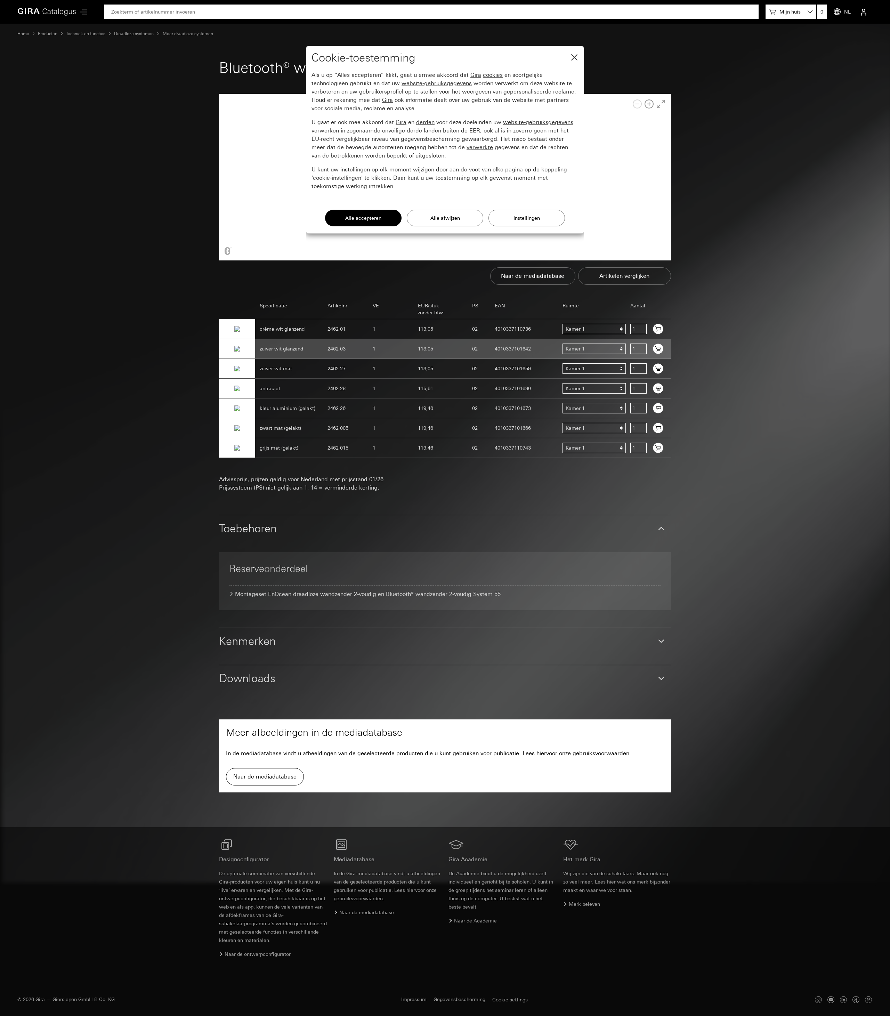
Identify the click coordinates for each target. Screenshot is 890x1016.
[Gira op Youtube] (831, 999)
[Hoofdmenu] (81, 12)
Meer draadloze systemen (188, 33)
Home (23, 33)
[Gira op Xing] (856, 999)
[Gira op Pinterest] (868, 999)
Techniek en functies (85, 33)
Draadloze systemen (134, 33)
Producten (47, 33)
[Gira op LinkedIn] (843, 999)
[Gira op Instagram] (818, 999)
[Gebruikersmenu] (863, 11)
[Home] (46, 12)
